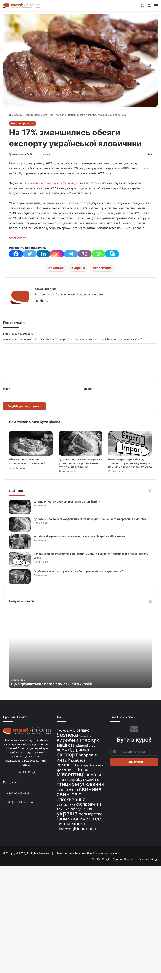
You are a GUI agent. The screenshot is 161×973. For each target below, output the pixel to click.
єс (98, 818)
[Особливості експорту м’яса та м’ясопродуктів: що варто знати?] (20, 576)
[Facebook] (16, 253)
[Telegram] (71, 253)
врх (95, 740)
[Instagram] (57, 253)
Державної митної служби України (49, 183)
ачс (71, 730)
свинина (90, 789)
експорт (57, 268)
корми (98, 765)
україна (79, 268)
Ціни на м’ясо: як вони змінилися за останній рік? (67, 501)
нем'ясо (93, 774)
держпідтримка (73, 749)
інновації (86, 828)
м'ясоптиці (71, 774)
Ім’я (6, 388)
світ (76, 794)
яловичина (103, 268)
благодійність (86, 736)
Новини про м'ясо (36, 114)
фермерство (90, 813)
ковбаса (78, 760)
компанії (66, 765)
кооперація (84, 765)
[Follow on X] (28, 154)
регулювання (88, 784)
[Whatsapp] (98, 253)
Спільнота (142, 859)
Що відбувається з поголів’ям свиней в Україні (51, 684)
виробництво (74, 740)
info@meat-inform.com (20, 802)
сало (73, 789)
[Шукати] (149, 7)
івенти (63, 823)
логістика (80, 770)
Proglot (61, 730)
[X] (46, 301)
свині (64, 794)
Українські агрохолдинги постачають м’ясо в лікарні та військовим (79, 536)
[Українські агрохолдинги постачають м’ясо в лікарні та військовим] (20, 541)
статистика (66, 804)
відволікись (85, 745)
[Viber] (84, 253)
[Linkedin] (43, 253)
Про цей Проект (123, 859)
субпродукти (88, 804)
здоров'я (88, 755)
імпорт (78, 824)
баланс (82, 730)
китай (63, 760)
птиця (64, 784)
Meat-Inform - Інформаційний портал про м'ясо (87, 853)
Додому (16, 114)
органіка (63, 780)
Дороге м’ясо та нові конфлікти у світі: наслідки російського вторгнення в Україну (80, 463)
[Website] (37, 301)
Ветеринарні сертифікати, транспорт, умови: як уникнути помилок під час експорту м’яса (130, 463)
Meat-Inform (19, 154)
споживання (71, 799)
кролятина (64, 770)
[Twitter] (30, 253)
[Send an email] (31, 154)
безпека (67, 734)
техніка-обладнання (74, 809)
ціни (62, 819)
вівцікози (66, 745)
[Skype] (112, 253)
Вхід (154, 859)
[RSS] (19, 772)
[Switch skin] (142, 7)
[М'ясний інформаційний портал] (21, 5)
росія (62, 789)
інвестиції (66, 828)
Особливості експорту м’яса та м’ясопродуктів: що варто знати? (78, 571)
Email (88, 388)
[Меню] (156, 7)
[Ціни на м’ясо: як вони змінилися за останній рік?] (31, 443)
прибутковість (85, 779)
